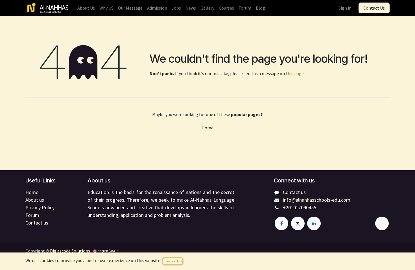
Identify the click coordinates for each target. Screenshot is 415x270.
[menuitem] (86, 8)
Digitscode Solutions (70, 251)
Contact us (294, 192)
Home (207, 127)
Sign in (344, 8)
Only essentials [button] (357, 261)
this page (295, 73)
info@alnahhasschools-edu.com (316, 200)
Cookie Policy (172, 261)
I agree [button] (380, 261)
